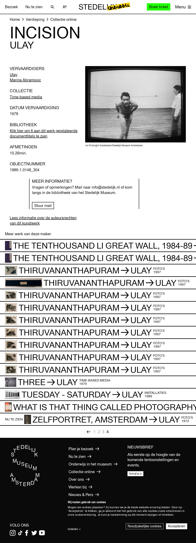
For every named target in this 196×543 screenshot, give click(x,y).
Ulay (13, 74)
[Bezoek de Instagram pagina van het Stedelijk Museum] (13, 533)
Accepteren (176, 526)
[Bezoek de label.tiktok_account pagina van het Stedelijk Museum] (20, 533)
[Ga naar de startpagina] (25, 485)
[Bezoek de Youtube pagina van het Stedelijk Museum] (42, 533)
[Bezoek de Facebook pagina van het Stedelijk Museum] (26, 533)
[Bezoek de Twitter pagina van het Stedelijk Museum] (34, 533)
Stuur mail (43, 205)
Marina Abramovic (25, 80)
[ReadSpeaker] (64, 7)
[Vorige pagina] (89, 432)
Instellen (73, 529)
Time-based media (26, 97)
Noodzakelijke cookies (145, 526)
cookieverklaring (85, 514)
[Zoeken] (52, 7)
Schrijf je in (135, 473)
